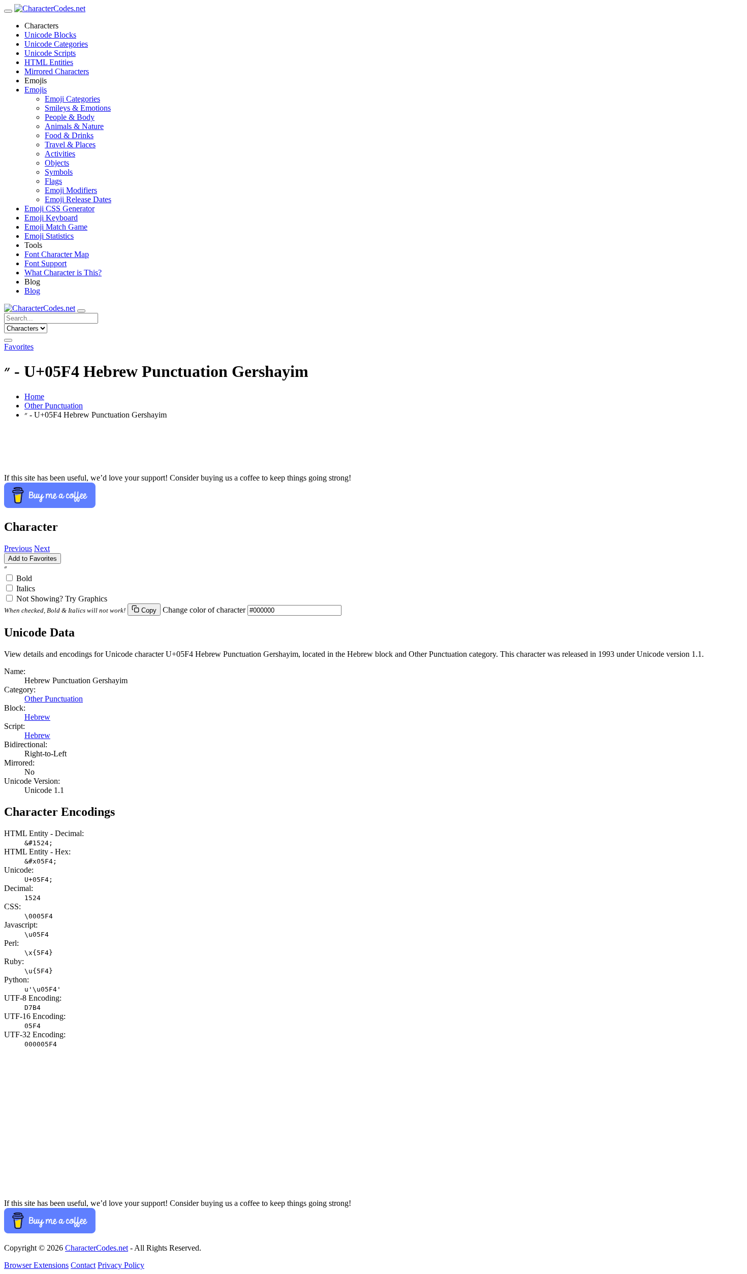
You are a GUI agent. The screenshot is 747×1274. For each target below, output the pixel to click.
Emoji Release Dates (78, 199)
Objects (57, 162)
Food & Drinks (69, 135)
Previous (18, 548)
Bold (24, 578)
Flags (53, 181)
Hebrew (37, 717)
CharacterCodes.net (96, 1248)
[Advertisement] (309, 450)
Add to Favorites (32, 558)
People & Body (70, 117)
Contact (83, 1265)
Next (42, 548)
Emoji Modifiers (71, 190)
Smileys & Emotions (78, 108)
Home (34, 396)
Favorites (19, 346)
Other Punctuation (53, 405)
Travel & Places (70, 144)
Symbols (59, 172)
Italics (25, 588)
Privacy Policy (121, 1265)
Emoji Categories (72, 98)
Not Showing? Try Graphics (61, 598)
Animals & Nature (74, 126)
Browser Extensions (36, 1265)
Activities (60, 153)
